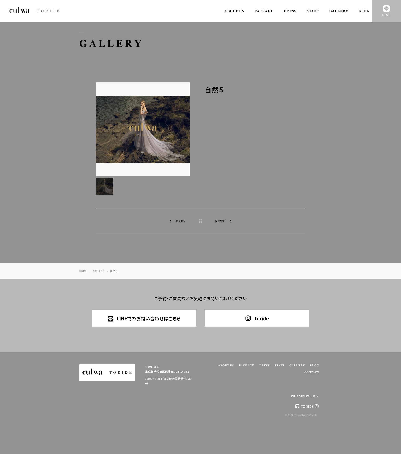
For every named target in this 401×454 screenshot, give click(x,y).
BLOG (364, 11)
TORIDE (307, 406)
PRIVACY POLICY (305, 396)
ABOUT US (234, 11)
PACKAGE (264, 11)
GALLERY (338, 11)
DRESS (290, 11)
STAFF (313, 11)
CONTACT (311, 372)
